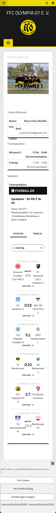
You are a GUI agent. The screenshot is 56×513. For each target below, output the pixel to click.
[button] (52, 463)
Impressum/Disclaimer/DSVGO (14, 504)
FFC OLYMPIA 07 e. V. (28, 12)
